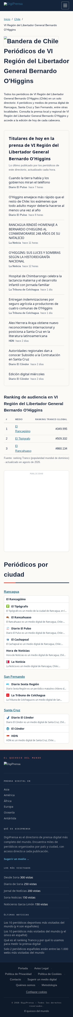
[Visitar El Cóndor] (28, 728)
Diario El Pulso (18, 187)
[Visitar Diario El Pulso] (35, 628)
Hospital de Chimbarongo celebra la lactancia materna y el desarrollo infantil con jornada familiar (35, 280)
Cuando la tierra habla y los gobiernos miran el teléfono (30, 180)
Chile (17, 19)
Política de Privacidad (18, 974)
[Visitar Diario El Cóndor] (38, 717)
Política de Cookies (50, 974)
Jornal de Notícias (15, 891)
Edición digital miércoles (27, 374)
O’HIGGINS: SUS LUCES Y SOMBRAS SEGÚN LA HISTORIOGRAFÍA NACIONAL (35, 257)
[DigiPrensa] (22, 765)
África (7, 801)
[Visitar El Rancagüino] (30, 599)
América (9, 795)
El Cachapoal (20, 639)
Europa (8, 806)
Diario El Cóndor (19, 364)
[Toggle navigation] (65, 5)
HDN (11, 340)
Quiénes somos (25, 985)
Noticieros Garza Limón (19, 904)
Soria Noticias (13, 897)
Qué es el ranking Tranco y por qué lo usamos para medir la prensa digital (34, 942)
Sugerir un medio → (16, 859)
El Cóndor (18, 728)
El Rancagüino (16, 599)
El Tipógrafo (22, 438)
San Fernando (14, 676)
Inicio (7, 19)
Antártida (10, 818)
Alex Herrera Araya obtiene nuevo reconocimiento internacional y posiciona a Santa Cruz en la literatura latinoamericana (33, 329)
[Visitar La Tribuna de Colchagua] (49, 695)
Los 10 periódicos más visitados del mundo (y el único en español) (35, 933)
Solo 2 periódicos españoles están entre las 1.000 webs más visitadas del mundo (36, 950)
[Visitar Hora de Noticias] (33, 650)
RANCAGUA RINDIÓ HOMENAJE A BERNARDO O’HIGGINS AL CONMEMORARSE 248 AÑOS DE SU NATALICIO (34, 231)
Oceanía (9, 812)
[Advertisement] (36, 512)
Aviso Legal (41, 968)
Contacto (15, 979)
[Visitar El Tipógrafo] (32, 606)
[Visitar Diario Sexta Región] (43, 684)
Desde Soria (11, 877)
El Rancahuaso (21, 617)
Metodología (49, 985)
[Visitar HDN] (22, 735)
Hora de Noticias (18, 650)
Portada (23, 968)
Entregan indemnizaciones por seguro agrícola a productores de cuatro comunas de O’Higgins (33, 303)
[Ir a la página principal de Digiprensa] (21, 5)
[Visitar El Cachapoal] (32, 639)
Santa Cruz (12, 710)
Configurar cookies (36, 991)
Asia (6, 789)
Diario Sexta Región (25, 684)
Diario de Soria (13, 884)
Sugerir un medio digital (42, 979)
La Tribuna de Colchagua (24, 289)
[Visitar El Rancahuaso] (35, 617)
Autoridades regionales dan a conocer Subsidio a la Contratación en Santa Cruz (34, 355)
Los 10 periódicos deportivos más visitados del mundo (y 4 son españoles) (34, 924)
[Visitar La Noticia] (29, 661)
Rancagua (11, 591)
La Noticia (15, 242)
